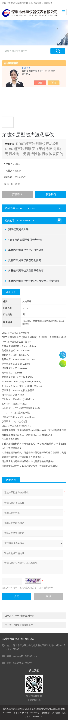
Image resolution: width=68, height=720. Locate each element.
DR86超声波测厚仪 (23, 625)
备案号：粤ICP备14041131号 (26, 713)
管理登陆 (45, 713)
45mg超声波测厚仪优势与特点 (25, 239)
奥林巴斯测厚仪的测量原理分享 (26, 270)
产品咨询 (17, 194)
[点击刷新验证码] (33, 581)
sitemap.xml (38, 716)
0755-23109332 (62, 355)
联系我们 (51, 194)
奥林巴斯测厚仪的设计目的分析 (26, 250)
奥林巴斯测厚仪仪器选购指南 (24, 260)
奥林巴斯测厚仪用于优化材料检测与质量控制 (33, 281)
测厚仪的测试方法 (18, 229)
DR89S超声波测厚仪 (24, 615)
